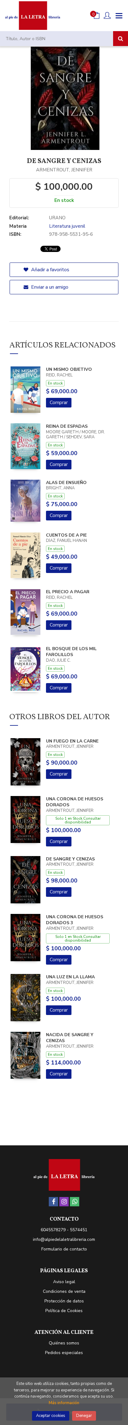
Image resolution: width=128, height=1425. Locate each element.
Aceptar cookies (50, 1415)
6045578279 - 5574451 (64, 1230)
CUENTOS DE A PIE (66, 535)
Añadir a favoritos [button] (49, 269)
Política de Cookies (64, 1311)
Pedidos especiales (64, 1353)
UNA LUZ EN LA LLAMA (70, 977)
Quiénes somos (64, 1343)
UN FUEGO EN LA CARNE (72, 741)
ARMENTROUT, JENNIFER (64, 170)
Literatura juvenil (67, 226)
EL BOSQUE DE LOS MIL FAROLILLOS (71, 652)
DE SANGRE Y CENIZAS (70, 859)
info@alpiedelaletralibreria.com (64, 1239)
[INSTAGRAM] (64, 1201)
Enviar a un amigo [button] (49, 287)
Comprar (59, 402)
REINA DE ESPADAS (67, 426)
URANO (57, 218)
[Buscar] (120, 38)
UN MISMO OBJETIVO (69, 369)
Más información (64, 1403)
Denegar (84, 1415)
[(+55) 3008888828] (74, 1201)
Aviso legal (64, 1282)
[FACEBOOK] (53, 1201)
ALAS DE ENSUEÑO (66, 483)
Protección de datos (64, 1301)
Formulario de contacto (64, 1249)
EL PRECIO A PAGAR (67, 592)
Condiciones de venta (64, 1291)
